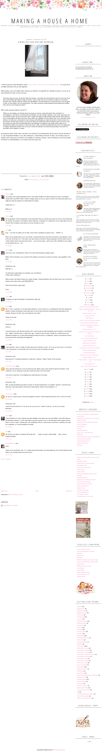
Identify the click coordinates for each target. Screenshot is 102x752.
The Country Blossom (83, 492)
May (89, 297)
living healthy (44, 179)
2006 (87, 396)
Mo (6, 431)
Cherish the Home (10, 366)
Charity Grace (9, 394)
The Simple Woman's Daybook (85, 694)
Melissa (7, 194)
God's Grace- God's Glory (84, 467)
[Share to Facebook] (51, 176)
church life (80, 619)
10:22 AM (8, 399)
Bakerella (79, 557)
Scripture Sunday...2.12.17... (89, 345)
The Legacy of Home (82, 494)
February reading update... (90, 350)
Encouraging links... (89, 364)
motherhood (80, 671)
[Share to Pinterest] (53, 176)
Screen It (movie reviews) (84, 439)
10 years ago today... (89, 315)
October (89, 290)
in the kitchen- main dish (83, 656)
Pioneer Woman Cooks (83, 574)
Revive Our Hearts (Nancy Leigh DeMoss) (88, 437)
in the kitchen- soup (82, 662)
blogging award (81, 610)
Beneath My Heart (82, 461)
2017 (87, 283)
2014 (87, 377)
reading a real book (82, 685)
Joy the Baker (80, 570)
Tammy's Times (81, 488)
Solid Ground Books (82, 443)
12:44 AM (8, 427)
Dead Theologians (82, 424)
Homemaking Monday (83, 638)
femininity (79, 629)
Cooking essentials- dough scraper (89, 157)
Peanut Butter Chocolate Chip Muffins (90, 348)
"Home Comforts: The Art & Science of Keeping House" (43, 84)
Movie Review (81, 673)
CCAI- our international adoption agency (88, 414)
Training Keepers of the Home (85, 496)
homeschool (80, 640)
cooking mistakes (81, 623)
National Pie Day (81, 677)
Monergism (80, 434)
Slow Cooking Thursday (83, 690)
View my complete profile (88, 117)
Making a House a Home (50, 21)
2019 (88, 279)
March (88, 302)
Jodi (6, 230)
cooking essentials (82, 621)
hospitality (79, 644)
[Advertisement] (36, 475)
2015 (88, 374)
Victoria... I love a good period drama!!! (89, 320)
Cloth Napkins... (89, 318)
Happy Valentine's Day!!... (90, 340)
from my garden (81, 631)
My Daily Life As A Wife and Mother (86, 479)
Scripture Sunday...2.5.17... (89, 357)
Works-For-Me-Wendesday (84, 698)
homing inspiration (82, 642)
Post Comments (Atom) (16, 494)
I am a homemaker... (89, 336)
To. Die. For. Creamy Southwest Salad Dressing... (89, 203)
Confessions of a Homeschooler (85, 463)
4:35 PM (8, 361)
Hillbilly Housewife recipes (84, 566)
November (89, 288)
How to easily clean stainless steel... (89, 307)
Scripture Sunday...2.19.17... (89, 329)
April (88, 300)
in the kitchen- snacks (83, 660)
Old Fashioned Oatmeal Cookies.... (89, 323)
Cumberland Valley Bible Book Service (87, 422)
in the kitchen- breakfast (83, 650)
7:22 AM (8, 389)
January (88, 369)
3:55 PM (8, 352)
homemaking (34, 179)
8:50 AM (8, 225)
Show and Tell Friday (82, 687)
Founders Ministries (82, 430)
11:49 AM (8, 292)
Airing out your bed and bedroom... (89, 355)
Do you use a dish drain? (90, 234)
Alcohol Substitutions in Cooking (86, 551)
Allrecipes (79, 553)
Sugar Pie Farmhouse (83, 486)
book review (80, 615)
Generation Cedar (82, 465)
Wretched (79, 445)
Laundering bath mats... (89, 352)
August (89, 295)
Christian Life (80, 617)
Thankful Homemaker (83, 490)
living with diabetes (82, 669)
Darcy (7, 296)
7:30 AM (8, 211)
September (89, 293)
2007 (87, 393)
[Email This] (45, 176)
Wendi (7, 250)
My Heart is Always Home (84, 482)
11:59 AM (8, 302)
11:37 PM (8, 455)
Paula (7, 306)
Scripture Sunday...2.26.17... (89, 313)
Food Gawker (80, 564)
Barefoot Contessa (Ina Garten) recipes (87, 560)
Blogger (91, 402)
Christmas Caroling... (90, 180)
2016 (88, 372)
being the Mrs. (81, 608)
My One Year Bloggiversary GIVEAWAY (87, 675)
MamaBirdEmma (10, 443)
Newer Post (4, 491)
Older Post (69, 491)
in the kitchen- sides (82, 658)
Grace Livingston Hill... (83, 225)
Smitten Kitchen (81, 576)
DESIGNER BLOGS (59, 750)
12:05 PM (8, 340)
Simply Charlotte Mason (83, 441)
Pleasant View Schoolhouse (84, 484)
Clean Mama (80, 416)
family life (79, 627)
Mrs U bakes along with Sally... (89, 338)
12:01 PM (8, 320)
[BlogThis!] (47, 176)
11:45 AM (8, 261)
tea (78, 692)
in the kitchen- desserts (83, 652)
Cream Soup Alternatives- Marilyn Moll (87, 562)
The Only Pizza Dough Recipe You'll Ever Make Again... (90, 258)
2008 (87, 391)
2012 (88, 381)
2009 (87, 389)
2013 (87, 379)
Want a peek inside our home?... (89, 366)
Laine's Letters (81, 471)
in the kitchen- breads (83, 648)
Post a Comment (6, 459)
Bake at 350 (80, 555)
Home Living (80, 469)
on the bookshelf (81, 681)
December (89, 285)
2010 (87, 386)
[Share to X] (49, 176)
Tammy (7, 216)
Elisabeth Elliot (81, 426)
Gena (7, 344)
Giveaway (79, 633)
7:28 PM (8, 377)
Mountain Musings (82, 477)
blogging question (82, 613)
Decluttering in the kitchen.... (89, 343)
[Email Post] (42, 176)
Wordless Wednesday (83, 696)
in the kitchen (80, 646)
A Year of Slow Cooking (83, 549)
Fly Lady (79, 428)
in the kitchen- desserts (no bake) (86, 654)
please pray (80, 683)
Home (37, 491)
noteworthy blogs (81, 679)
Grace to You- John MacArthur (85, 432)
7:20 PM (8, 439)
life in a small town (82, 665)
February (88, 304)
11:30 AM (8, 245)
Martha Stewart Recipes (83, 572)
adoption (79, 606)
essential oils (80, 625)
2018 (87, 281)
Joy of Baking (80, 568)
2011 (87, 384)
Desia (7, 415)
